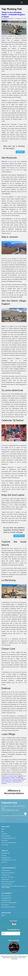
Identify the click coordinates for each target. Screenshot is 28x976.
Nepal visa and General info (8, 881)
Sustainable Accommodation (8, 907)
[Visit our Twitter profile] (10, 819)
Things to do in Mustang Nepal (12, 780)
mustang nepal (16, 779)
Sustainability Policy (6, 898)
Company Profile (5, 853)
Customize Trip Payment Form (8, 842)
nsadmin (5, 20)
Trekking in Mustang (12, 782)
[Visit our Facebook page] (7, 819)
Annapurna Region (12, 776)
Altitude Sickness (5, 870)
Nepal (2, 915)
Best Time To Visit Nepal (7, 877)
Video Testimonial (5, 836)
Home (2, 829)
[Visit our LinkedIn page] (18, 819)
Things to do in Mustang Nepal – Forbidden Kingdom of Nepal (13, 14)
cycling (3, 410)
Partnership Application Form (8, 838)
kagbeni (13, 777)
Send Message (19, 536)
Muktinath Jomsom (6, 779)
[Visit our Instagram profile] (14, 819)
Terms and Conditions (6, 884)
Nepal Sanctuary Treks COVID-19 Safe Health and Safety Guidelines (13, 886)
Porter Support (5, 904)
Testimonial (4, 833)
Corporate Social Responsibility (9, 902)
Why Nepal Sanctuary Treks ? (8, 860)
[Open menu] (22, 2)
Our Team (3, 855)
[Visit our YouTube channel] (21, 819)
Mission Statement (6, 895)
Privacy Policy (4, 844)
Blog (2, 831)
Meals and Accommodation (7, 872)
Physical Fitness (5, 879)
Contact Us (4, 862)
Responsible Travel (6, 900)
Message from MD (5, 857)
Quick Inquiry (4, 840)
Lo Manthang (19, 777)
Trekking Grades (5, 875)
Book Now (20, 152)
